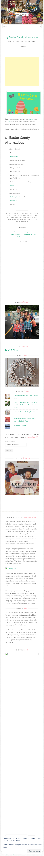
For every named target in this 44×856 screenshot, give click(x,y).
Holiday (19, 215)
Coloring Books (15, 197)
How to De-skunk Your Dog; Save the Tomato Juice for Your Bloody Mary (25, 404)
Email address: (10, 441)
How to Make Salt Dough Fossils (25, 412)
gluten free (11, 215)
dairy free (28, 213)
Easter (25, 217)
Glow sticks (14, 156)
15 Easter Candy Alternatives (22, 37)
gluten (31, 119)
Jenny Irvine (14, 41)
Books (12, 185)
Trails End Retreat (20, 425)
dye (9, 121)
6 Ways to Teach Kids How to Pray (30, 234)
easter (35, 213)
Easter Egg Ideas (22, 221)
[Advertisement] (22, 71)
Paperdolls (13, 201)
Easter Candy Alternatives (26, 219)
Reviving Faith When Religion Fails (14, 234)
